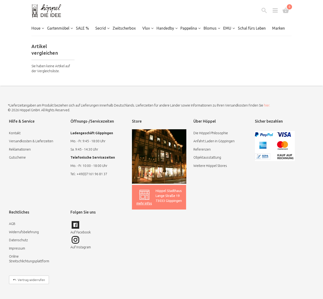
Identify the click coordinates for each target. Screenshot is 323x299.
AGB (12, 224)
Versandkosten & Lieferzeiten (31, 141)
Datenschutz (18, 240)
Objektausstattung (207, 157)
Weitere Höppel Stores (210, 166)
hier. (267, 105)
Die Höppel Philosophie (210, 133)
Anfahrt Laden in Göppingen (214, 141)
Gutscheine (17, 157)
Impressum (17, 248)
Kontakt (15, 133)
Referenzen (202, 149)
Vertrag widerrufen (31, 279)
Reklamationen (20, 149)
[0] (285, 10)
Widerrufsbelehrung (24, 232)
